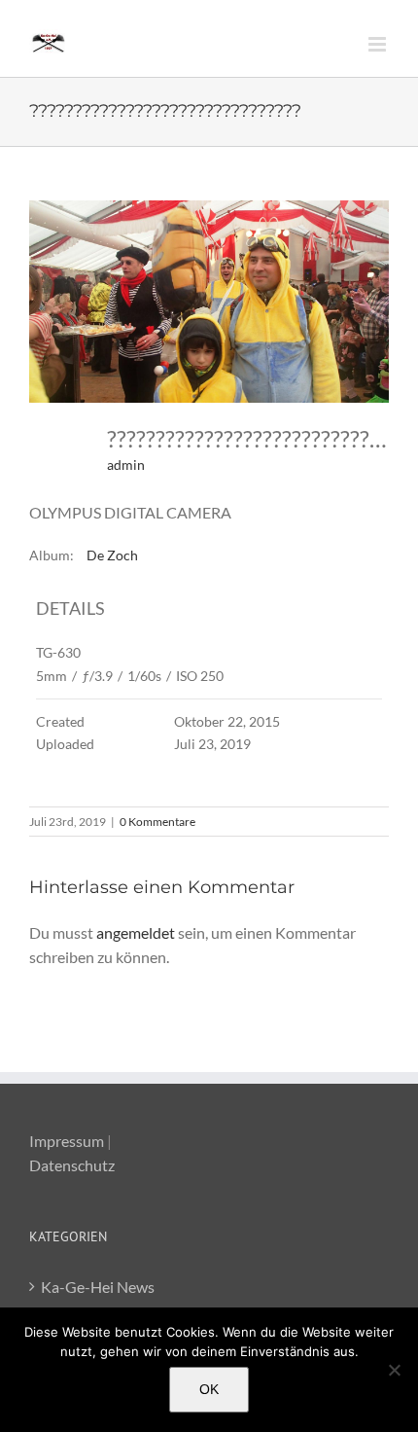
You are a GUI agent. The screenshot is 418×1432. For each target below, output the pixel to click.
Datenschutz (72, 1165)
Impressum (66, 1140)
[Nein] (393, 1369)
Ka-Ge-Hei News (98, 1286)
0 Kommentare (157, 821)
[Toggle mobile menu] (378, 44)
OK (209, 1389)
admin (126, 464)
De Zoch (112, 555)
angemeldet (135, 932)
